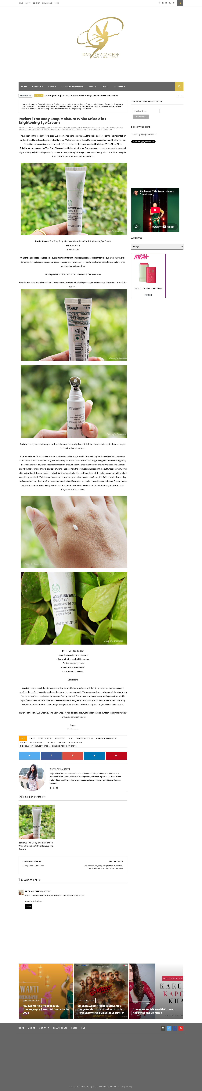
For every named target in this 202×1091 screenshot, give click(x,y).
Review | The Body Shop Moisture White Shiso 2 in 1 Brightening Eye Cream (36, 845)
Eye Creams (59, 104)
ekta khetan (32, 891)
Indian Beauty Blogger (102, 104)
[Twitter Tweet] (29, 756)
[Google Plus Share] (72, 756)
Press (57, 3)
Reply (29, 906)
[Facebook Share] (51, 756)
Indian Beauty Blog (82, 104)
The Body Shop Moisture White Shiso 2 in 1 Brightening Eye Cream (86, 130)
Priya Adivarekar (29, 106)
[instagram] (162, 3)
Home (21, 3)
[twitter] (166, 3)
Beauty (32, 104)
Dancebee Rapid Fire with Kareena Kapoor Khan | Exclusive (106, 1011)
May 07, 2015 (45, 891)
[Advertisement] (69, 1070)
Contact (36, 3)
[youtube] (170, 3)
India (69, 104)
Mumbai (117, 104)
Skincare (51, 106)
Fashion (39, 95)
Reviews (41, 106)
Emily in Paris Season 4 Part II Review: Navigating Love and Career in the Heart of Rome (163, 1009)
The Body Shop (64, 106)
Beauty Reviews (44, 104)
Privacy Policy (124, 1086)
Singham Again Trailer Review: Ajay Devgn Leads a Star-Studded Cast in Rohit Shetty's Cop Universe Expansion (54, 1009)
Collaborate (47, 3)
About (28, 3)
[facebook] (159, 3)
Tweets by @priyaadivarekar (143, 134)
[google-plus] (173, 3)
